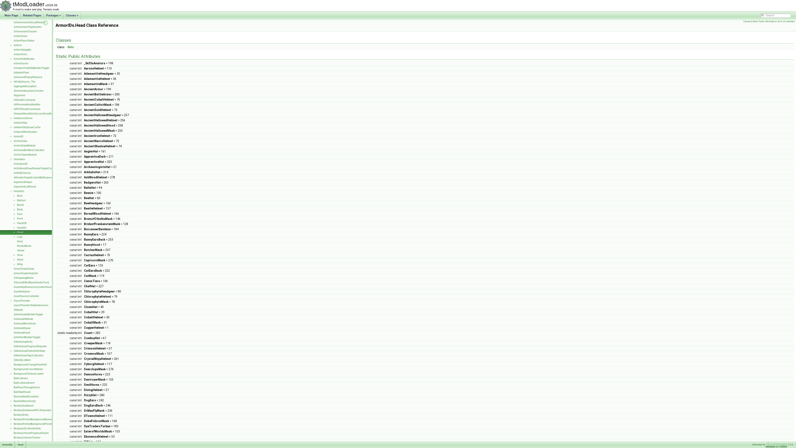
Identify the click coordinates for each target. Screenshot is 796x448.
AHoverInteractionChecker (29, 90)
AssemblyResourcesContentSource (34, 287)
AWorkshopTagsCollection (29, 355)
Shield (20, 250)
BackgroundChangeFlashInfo (30, 364)
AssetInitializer (22, 291)
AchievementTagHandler (28, 27)
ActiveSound (21, 63)
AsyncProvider (22, 300)
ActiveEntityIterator (24, 58)
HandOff (21, 223)
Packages (52, 15)
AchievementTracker (25, 31)
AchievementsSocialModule (29, 22)
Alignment (19, 95)
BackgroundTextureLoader (29, 373)
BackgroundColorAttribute (28, 369)
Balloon (21, 200)
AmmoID (18, 136)
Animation (19, 159)
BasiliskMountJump (25, 401)
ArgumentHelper (23, 182)
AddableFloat (21, 72)
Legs (20, 236)
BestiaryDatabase (24, 405)
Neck (20, 241)
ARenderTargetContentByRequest (33, 177)
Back (20, 195)
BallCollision (21, 378)
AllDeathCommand (24, 100)
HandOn (22, 227)
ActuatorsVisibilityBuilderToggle (31, 68)
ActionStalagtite (22, 49)
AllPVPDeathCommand (27, 109)
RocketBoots (24, 246)
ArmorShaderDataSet (26, 273)
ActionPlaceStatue (24, 40)
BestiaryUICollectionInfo (27, 428)
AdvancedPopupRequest (28, 77)
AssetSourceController (26, 296)
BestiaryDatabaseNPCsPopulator (32, 410)
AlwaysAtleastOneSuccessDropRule (34, 113)
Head (20, 232)
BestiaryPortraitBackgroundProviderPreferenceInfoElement (47, 423)
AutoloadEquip (22, 328)
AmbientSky (20, 122)
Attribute (18, 309)
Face (20, 214)
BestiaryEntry (21, 414)
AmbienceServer (23, 118)
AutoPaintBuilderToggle (27, 337)
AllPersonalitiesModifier (27, 104)
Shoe (20, 255)
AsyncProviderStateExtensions (31, 305)
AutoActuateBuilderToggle (28, 314)
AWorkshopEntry (23, 341)
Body (20, 209)
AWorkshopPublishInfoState (29, 350)
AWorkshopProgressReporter (30, 346)
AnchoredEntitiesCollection (29, 150)
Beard (20, 204)
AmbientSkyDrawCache (27, 127)
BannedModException (26, 396)
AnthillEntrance (22, 173)
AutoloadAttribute (23, 319)
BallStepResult (22, 392)
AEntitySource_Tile (24, 81)
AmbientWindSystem (25, 131)
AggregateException (25, 86)
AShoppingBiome (24, 277)
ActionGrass (20, 36)
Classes (71, 15)
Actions (18, 45)
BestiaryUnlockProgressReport (31, 433)
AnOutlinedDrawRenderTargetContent (35, 168)
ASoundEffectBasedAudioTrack (31, 282)
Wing (20, 264)
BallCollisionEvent (24, 382)
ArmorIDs (19, 191)
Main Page (11, 15)
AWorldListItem (22, 360)
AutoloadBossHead (25, 323)
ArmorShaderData (24, 268)
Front (20, 218)
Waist (20, 259)
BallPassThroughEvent (27, 387)
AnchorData (20, 141)
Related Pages (32, 15)
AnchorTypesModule (25, 154)
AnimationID (21, 163)
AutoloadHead (22, 332)
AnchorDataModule (25, 145)
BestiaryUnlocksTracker (27, 437)
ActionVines (20, 54)
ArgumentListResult (25, 186)
